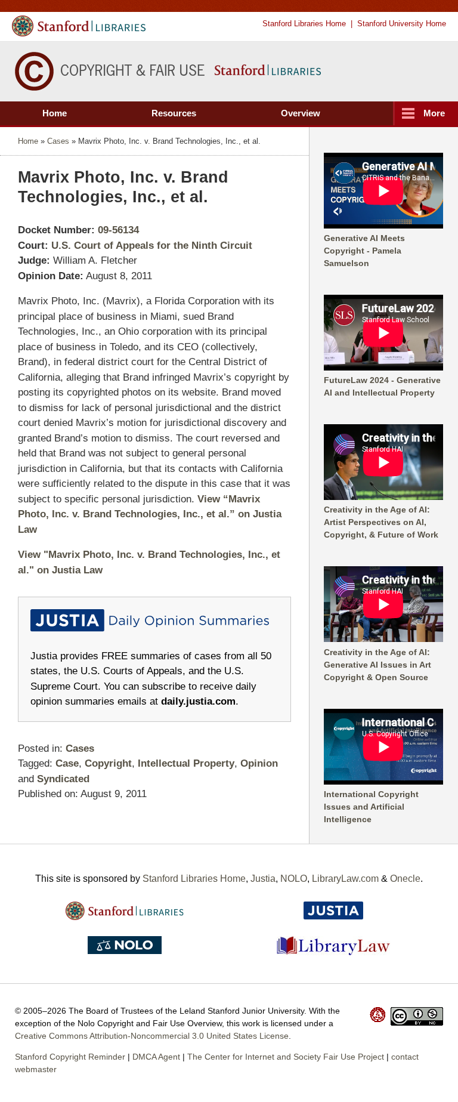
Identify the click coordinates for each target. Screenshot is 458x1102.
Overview (300, 113)
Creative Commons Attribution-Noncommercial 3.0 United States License (152, 1036)
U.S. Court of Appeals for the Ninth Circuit (151, 245)
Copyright (108, 763)
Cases (58, 141)
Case (67, 763)
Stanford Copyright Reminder (70, 1056)
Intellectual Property (186, 763)
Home (54, 113)
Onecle (405, 878)
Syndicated (63, 779)
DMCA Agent (156, 1056)
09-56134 (118, 230)
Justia (263, 878)
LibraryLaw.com (345, 878)
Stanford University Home (401, 23)
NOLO (293, 878)
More (434, 113)
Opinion (259, 763)
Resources (173, 113)
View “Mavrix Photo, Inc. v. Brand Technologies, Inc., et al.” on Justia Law (149, 514)
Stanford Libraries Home (304, 23)
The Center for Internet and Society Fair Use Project (285, 1056)
